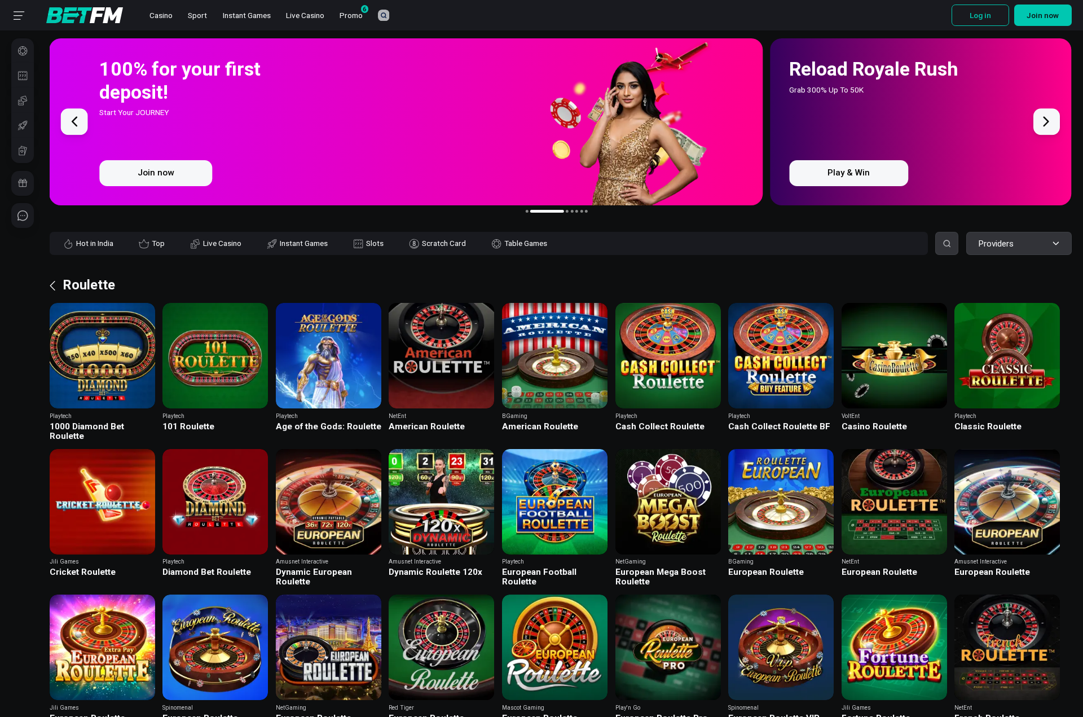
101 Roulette (188, 427)
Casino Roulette (874, 427)
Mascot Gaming (523, 708)
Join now (1043, 15)
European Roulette (766, 572)
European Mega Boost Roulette (660, 577)
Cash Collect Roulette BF (779, 427)
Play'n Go (627, 708)
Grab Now (847, 173)
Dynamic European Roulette (314, 577)
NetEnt (397, 416)
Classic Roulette (988, 427)
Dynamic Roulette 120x (435, 572)
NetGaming (630, 561)
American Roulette (427, 427)
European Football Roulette (539, 577)
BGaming (514, 416)
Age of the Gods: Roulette (328, 427)
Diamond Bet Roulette (206, 572)
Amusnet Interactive (302, 561)
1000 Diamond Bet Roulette (87, 431)
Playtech (61, 416)
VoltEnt (851, 416)
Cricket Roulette (83, 572)
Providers (996, 244)
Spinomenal (177, 708)
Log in (980, 15)
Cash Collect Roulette (660, 427)
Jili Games (64, 561)
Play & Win (159, 173)
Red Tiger (401, 708)
